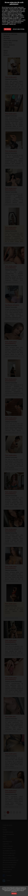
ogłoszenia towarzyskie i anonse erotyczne (13, 8)
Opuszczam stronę (18, 29)
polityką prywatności (7, 17)
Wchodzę (7, 29)
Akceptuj (14, 893)
